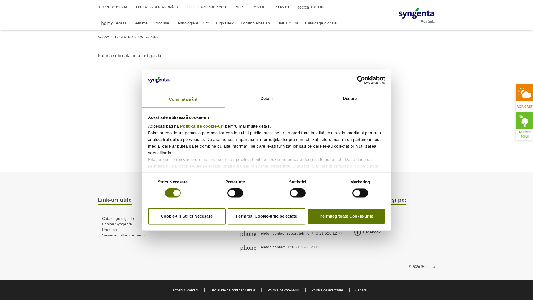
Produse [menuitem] (161, 23)
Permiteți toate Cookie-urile (346, 216)
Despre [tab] (350, 98)
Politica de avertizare (327, 290)
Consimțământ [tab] (183, 99)
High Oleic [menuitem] (225, 23)
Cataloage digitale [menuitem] (321, 23)
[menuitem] (114, 23)
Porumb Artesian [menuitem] (255, 23)
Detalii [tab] (266, 98)
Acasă (103, 37)
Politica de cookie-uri (202, 126)
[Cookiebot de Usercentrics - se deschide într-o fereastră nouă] (361, 80)
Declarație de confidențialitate (232, 290)
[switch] (235, 192)
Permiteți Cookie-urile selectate (266, 216)
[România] (416, 13)
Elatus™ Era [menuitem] (287, 23)
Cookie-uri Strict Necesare (187, 216)
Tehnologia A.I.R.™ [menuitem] (192, 23)
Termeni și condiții (184, 290)
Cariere (361, 290)
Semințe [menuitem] (140, 23)
